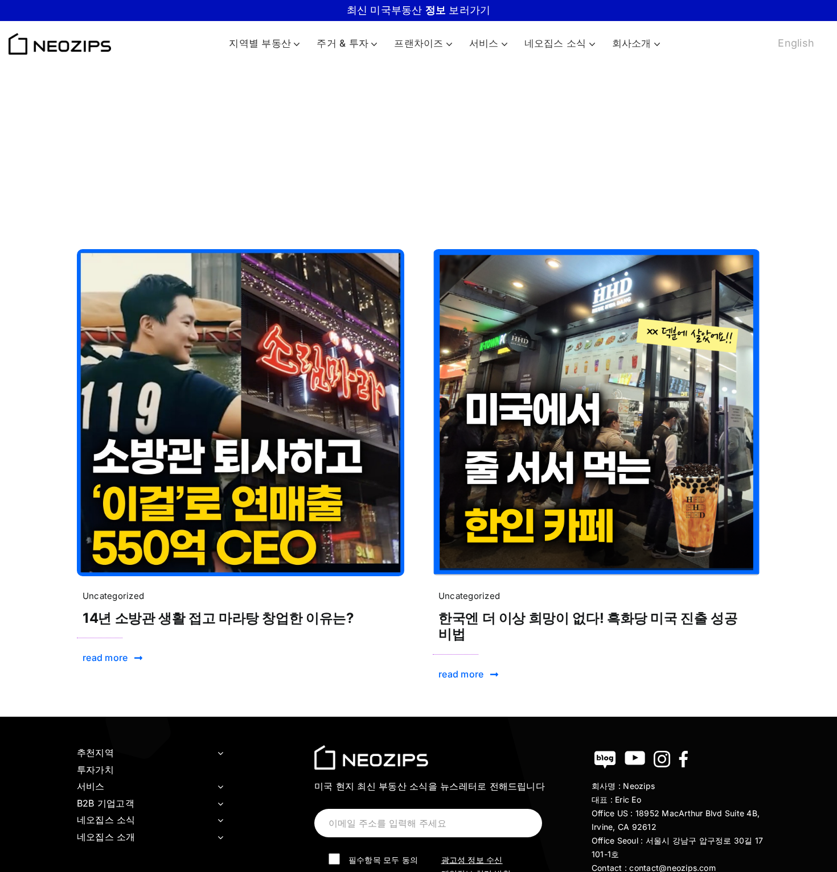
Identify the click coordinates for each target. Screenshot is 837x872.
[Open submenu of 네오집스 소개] (220, 837)
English (796, 43)
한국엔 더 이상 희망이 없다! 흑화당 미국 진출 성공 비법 (588, 626)
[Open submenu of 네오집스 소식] (220, 820)
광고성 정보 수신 (472, 860)
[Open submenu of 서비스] (220, 787)
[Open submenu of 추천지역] (220, 753)
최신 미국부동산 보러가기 (419, 10)
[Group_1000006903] (596, 253)
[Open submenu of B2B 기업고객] (220, 804)
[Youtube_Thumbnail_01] (240, 253)
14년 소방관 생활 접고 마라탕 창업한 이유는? (218, 618)
